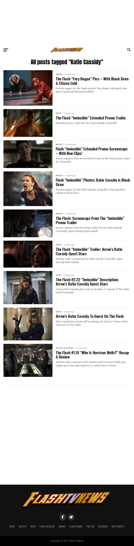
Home (12, 526)
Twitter (90, 526)
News (33, 526)
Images (62, 526)
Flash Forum (76, 526)
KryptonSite (118, 526)
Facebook (103, 526)
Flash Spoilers (47, 526)
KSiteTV (22, 526)
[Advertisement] (67, 23)
